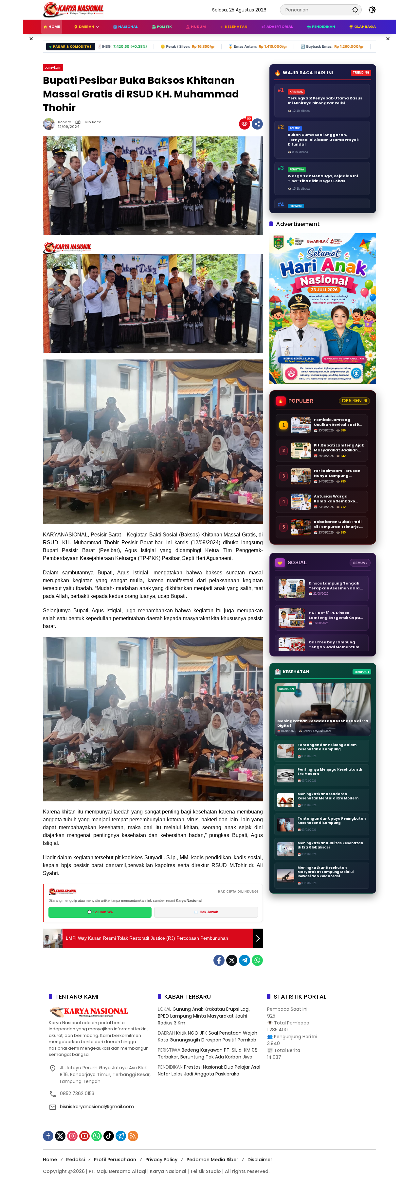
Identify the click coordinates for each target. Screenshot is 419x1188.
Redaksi (75, 1159)
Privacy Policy (161, 1159)
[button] (355, 9)
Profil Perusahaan (115, 1159)
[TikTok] (108, 1136)
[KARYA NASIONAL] (73, 9)
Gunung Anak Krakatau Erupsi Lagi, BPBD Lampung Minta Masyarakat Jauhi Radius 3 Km (204, 1016)
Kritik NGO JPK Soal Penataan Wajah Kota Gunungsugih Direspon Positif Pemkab (207, 1036)
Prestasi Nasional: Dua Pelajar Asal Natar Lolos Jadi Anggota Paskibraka (209, 1070)
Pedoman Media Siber (212, 1159)
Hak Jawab (206, 912)
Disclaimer (259, 1159)
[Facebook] (219, 960)
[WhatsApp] (257, 960)
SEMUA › (360, 563)
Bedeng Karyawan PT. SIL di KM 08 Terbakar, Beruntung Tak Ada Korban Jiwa (208, 1053)
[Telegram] (244, 960)
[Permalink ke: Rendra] (50, 124)
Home (50, 1159)
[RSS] (133, 1136)
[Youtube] (84, 1136)
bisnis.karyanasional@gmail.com (97, 1106)
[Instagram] (72, 1136)
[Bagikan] (257, 124)
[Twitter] (231, 960)
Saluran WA (100, 912)
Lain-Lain (53, 67)
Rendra (64, 122)
